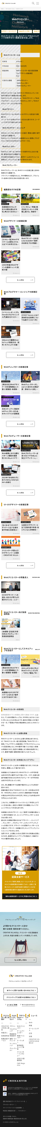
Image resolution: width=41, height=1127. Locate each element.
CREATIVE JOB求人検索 (5, 1028)
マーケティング (13, 1044)
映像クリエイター (20, 1037)
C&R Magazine (21, 1064)
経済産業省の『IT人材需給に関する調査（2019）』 (18, 715)
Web (30, 1022)
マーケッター (20, 1041)
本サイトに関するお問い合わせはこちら (20, 990)
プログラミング (13, 1030)
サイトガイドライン (28, 1005)
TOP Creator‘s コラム (21, 1017)
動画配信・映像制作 (13, 1035)
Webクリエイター (21, 1027)
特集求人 (4, 1033)
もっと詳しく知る (20, 960)
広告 (30, 1033)
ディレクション (13, 1049)
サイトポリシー (22, 1111)
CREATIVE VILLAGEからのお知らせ (34, 1041)
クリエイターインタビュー (20, 1054)
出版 (30, 1036)
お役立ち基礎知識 (21, 1059)
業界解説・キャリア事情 (20, 1047)
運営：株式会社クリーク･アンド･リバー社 (14, 1101)
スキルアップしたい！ (13, 1017)
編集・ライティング (13, 1040)
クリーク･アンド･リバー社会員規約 (12, 1108)
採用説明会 (5, 1036)
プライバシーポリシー (8, 1104)
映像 (30, 1025)
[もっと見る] (20, 280)
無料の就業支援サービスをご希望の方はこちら (21, 896)
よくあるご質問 (12, 1005)
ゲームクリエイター (20, 1032)
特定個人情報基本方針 (9, 1111)
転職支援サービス (5, 1040)
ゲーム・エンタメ (34, 1029)
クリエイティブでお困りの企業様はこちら (20, 997)
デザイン (12, 1026)
